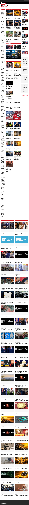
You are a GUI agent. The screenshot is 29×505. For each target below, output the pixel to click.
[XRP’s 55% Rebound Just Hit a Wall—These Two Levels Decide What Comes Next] (17, 143)
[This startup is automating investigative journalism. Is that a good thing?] (21, 421)
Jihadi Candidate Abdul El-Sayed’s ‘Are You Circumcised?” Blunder (9, 103)
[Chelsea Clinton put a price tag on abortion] (21, 489)
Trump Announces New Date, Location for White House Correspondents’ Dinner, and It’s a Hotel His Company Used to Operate (3, 108)
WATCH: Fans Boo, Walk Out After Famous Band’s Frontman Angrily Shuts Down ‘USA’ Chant (25, 88)
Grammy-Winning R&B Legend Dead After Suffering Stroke (25, 70)
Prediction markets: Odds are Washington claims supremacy (7, 303)
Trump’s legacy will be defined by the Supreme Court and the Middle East (6, 329)
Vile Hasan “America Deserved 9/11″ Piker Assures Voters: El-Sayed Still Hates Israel (9, 87)
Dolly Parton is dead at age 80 (2, 46)
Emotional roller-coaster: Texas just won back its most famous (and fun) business (3, 56)
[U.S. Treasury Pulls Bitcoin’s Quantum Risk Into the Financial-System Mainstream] (17, 133)
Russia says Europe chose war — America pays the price (7, 289)
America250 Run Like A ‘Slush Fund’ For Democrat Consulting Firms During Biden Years (2, 151)
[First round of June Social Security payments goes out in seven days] (7, 310)
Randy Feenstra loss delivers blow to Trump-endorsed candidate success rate (2, 74)
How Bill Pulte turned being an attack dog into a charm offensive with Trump (7, 262)
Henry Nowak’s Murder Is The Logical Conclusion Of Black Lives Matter (2, 126)
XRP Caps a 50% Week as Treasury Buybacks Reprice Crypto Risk (20, 482)
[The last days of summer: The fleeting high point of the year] (7, 378)
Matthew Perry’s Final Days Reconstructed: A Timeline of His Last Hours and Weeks (3, 85)
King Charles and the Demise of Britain (24, 32)
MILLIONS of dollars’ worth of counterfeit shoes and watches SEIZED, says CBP (17, 103)
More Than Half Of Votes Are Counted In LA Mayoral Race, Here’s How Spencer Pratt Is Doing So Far (25, 78)
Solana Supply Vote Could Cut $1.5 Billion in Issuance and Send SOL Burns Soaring (17, 18)
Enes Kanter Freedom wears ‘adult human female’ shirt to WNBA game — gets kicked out (2, 26)
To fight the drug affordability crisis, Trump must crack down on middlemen (21, 275)
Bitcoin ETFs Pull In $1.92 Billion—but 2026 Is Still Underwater (21, 413)
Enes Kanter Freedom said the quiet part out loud (17, 129)
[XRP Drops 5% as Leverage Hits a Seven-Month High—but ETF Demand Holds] (17, 65)
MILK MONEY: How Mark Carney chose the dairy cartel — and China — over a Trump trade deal (9, 97)
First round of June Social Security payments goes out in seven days (6, 316)
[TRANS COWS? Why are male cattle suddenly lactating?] (9, 124)
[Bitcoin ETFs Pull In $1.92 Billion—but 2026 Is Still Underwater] (21, 407)
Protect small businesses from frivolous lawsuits (2, 96)
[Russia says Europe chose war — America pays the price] (7, 282)
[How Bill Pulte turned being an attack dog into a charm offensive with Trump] (7, 255)
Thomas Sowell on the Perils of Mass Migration (6, 441)
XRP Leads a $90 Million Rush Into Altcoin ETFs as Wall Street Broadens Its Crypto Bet (7, 469)
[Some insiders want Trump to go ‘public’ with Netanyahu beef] (7, 350)
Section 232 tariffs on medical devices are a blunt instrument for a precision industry (2, 101)
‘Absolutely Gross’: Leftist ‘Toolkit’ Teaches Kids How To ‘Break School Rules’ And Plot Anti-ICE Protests (2, 167)
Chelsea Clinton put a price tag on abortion (21, 495)
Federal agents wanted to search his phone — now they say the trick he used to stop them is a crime (24, 24)
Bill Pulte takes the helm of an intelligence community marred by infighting (3, 193)
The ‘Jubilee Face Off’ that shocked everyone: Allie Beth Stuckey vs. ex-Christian (17, 159)
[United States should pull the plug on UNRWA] (7, 337)
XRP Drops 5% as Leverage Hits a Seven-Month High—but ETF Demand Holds (17, 70)
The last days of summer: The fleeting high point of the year (7, 385)
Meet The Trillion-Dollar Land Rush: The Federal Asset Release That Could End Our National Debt (25, 61)
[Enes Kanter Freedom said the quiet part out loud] (17, 124)
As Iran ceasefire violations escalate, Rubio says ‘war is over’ (2, 120)
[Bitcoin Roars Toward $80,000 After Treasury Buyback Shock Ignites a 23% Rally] (21, 447)
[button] (26, 3)
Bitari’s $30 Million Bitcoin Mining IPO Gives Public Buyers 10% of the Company (7, 482)
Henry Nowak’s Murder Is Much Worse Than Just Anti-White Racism (2, 132)
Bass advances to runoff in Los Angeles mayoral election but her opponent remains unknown (2, 199)
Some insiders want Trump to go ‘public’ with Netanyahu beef (7, 357)
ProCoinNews (15, 68)
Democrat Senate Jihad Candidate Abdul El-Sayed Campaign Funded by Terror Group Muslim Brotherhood (21, 386)
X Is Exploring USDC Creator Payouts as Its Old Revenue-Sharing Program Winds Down (7, 454)
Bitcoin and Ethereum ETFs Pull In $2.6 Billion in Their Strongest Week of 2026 (21, 468)
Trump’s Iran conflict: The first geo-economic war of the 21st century (6, 275)
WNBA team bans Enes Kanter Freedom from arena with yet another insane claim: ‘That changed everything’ (17, 28)
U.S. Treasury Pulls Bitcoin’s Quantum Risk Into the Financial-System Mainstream (17, 139)
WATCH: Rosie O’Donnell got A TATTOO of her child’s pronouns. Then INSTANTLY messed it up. (7, 372)
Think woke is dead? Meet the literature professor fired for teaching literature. (7, 495)
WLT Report (25, 58)
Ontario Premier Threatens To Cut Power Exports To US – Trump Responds (24, 38)
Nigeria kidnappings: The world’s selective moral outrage (21, 343)
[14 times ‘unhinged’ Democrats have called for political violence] (9, 65)
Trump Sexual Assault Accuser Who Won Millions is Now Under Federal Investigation (3, 179)
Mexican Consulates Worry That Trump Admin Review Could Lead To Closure (2, 214)
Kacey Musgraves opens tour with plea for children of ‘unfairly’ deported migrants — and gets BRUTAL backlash (9, 170)
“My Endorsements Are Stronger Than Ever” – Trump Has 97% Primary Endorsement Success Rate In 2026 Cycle (21, 400)
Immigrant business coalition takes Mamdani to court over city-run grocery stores (9, 28)
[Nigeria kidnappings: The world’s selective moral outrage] (21, 337)
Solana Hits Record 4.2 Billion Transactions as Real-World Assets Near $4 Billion (3, 13)
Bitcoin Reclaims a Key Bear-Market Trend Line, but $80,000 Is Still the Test (7, 427)
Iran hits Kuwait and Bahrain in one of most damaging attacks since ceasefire (2, 79)
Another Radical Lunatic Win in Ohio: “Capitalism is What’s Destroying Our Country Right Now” (9, 107)
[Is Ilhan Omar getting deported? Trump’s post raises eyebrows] (7, 393)
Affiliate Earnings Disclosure (4, 501)
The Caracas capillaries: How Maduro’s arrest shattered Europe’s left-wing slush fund (21, 289)
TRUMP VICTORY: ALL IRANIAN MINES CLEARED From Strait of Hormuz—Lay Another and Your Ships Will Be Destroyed (3, 33)
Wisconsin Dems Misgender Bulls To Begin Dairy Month (2, 156)
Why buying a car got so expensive (20, 302)
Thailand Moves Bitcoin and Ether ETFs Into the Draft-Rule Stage (9, 139)
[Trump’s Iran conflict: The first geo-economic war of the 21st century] (7, 269)
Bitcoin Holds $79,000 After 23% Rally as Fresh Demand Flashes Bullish (17, 75)
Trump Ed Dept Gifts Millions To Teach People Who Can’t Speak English (2, 161)
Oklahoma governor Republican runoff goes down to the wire (9, 75)
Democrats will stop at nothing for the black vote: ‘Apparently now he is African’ (25, 16)
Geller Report (15, 77)
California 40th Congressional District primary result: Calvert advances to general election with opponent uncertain (21, 357)
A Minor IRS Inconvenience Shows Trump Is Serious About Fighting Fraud (2, 115)
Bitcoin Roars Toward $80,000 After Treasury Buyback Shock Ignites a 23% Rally (21, 454)
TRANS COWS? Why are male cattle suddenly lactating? (9, 129)
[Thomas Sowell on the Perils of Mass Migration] (7, 434)
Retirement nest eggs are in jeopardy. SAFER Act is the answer (2, 187)
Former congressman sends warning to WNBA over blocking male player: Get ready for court (3, 50)
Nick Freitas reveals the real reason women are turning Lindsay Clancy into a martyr (21, 441)
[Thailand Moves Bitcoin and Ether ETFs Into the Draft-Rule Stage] (9, 133)
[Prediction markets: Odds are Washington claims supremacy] (7, 296)
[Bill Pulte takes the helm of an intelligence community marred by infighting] (7, 227)
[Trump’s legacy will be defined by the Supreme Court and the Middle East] (7, 323)
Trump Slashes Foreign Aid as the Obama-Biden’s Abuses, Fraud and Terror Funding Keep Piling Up (7, 414)
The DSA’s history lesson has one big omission (9, 78)
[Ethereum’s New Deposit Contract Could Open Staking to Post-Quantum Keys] (9, 13)
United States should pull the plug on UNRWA (6, 343)
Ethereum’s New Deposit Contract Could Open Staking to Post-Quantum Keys (9, 18)
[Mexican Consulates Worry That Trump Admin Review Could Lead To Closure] (21, 241)
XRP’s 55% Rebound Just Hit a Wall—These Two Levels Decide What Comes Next (17, 149)
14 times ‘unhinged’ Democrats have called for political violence (9, 70)
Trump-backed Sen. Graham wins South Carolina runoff (9, 149)
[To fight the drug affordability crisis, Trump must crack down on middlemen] (21, 269)
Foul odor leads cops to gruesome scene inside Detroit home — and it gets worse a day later (9, 159)
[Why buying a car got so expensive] (21, 296)
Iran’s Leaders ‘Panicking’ (16, 78)
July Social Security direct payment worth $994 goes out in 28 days (3, 62)
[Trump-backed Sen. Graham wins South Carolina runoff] (9, 143)
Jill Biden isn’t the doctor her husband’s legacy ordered (3, 183)
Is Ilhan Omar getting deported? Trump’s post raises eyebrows (7, 399)
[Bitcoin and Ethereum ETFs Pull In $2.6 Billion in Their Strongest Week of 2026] (21, 462)
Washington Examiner (3, 274)
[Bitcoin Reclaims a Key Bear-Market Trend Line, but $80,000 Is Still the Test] (7, 421)
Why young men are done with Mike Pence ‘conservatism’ (17, 107)
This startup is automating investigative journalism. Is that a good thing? (21, 427)
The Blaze (7, 26)
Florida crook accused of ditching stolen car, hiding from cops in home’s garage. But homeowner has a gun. (3, 40)
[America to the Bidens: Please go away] (21, 310)
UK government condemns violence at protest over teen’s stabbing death (3, 138)
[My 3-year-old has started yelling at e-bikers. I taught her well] (21, 255)
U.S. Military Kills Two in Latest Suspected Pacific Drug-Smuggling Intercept (2, 68)
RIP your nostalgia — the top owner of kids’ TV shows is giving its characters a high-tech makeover (17, 39)
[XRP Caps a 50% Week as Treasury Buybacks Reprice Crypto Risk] (21, 476)
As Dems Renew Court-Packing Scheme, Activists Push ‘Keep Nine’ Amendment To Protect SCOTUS (3, 144)
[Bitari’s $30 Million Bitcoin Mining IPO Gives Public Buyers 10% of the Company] (7, 476)
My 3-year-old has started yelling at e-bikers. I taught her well (21, 262)
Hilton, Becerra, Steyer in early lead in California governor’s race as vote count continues (21, 330)
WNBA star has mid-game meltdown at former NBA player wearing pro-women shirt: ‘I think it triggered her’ (21, 372)
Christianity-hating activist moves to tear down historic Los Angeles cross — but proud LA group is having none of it (9, 40)
